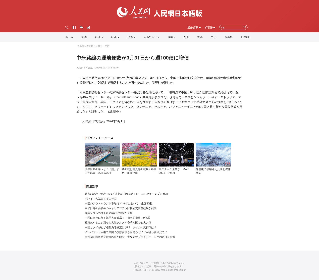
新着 (84, 37)
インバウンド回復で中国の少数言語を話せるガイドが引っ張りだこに (126, 232)
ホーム (69, 37)
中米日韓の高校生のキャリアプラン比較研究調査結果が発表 (121, 208)
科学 (170, 37)
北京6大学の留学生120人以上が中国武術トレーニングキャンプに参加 (126, 194)
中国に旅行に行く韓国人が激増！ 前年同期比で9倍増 (117, 218)
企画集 (229, 37)
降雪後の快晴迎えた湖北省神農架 (213, 171)
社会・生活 (103, 45)
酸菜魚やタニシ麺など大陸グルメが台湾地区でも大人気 (118, 222)
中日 (213, 37)
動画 (200, 37)
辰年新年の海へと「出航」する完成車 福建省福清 (102, 171)
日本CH (245, 37)
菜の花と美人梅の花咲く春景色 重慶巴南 (139, 171)
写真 (186, 37)
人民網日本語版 (85, 45)
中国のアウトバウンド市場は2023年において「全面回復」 (120, 203)
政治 (130, 37)
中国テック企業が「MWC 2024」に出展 (174, 171)
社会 (114, 37)
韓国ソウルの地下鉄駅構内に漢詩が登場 (109, 213)
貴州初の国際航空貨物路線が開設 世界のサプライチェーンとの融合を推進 (130, 237)
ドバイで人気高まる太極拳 (101, 198)
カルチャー (150, 37)
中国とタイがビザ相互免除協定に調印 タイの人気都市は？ (121, 227)
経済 (98, 37)
